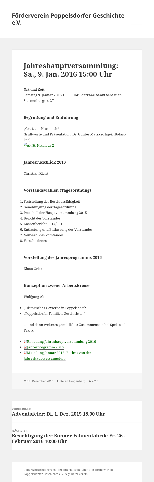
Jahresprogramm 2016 (45, 347)
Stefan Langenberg (72, 381)
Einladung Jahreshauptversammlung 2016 (61, 341)
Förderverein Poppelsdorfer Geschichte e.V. (68, 18)
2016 (95, 381)
